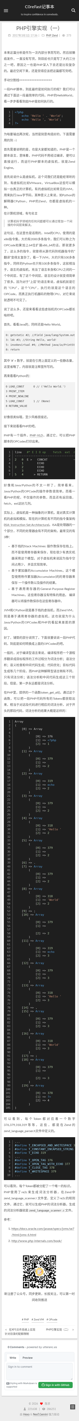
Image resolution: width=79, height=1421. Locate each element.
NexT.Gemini (40, 1414)
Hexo (26, 1414)
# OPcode (52, 1320)
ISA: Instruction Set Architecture (26, 524)
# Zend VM (38, 1320)
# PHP (25, 1320)
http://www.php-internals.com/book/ (37, 1241)
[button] (6, 10)
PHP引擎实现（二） (58, 1329)
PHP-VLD (36, 435)
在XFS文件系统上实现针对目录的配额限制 (20, 1331)
